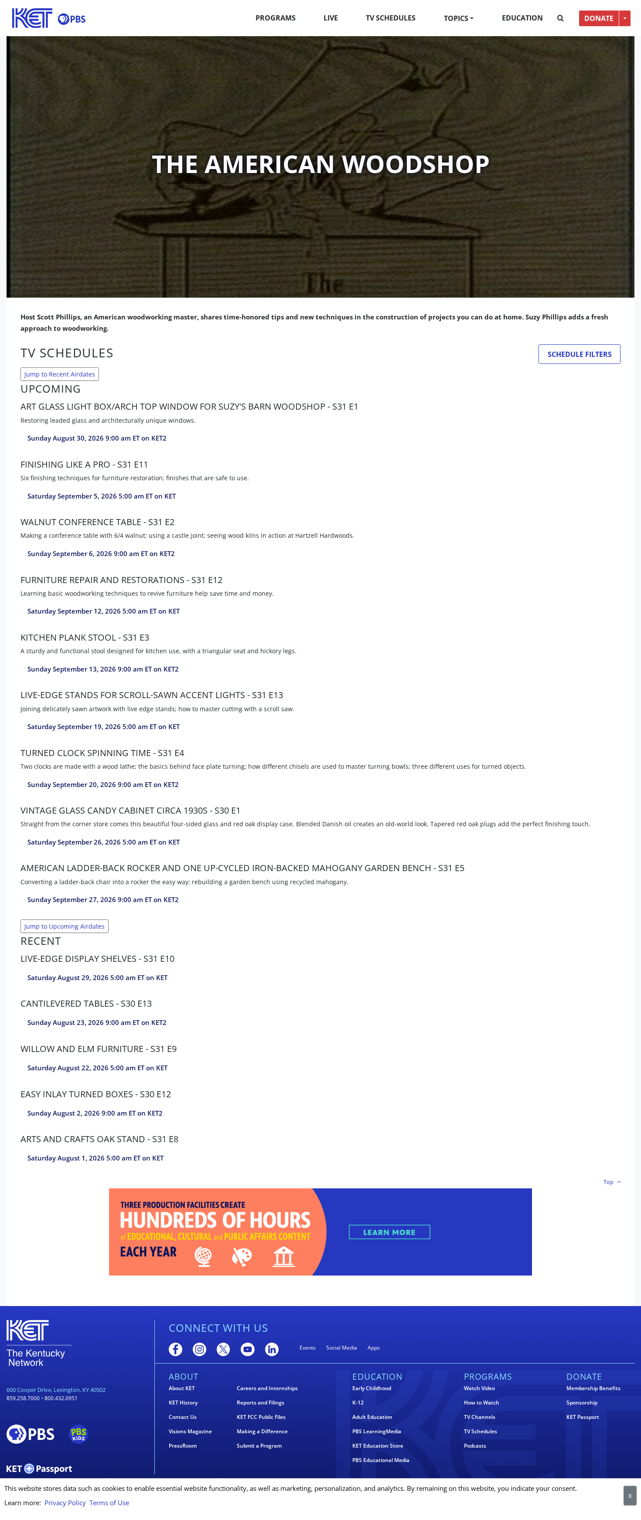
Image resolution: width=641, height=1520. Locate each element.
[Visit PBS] (71, 19)
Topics (456, 18)
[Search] (560, 18)
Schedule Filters (580, 354)
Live (331, 18)
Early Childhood (371, 1388)
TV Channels (479, 1417)
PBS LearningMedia (376, 1431)
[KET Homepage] (32, 18)
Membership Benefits (593, 1388)
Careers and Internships (267, 1388)
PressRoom (183, 1445)
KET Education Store (377, 1445)
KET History (183, 1402)
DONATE (599, 18)
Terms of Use (109, 1502)
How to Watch (481, 1402)
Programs (276, 18)
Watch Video (479, 1388)
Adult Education (372, 1417)
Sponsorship (581, 1402)
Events (308, 1347)
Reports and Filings (260, 1402)
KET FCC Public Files (261, 1417)
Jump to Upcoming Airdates (64, 926)
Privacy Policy (65, 1502)
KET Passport (582, 1417)
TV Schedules (391, 18)
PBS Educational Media (380, 1460)
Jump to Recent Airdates (59, 374)
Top (608, 1182)
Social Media (341, 1347)
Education (522, 18)
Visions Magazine (190, 1431)
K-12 (358, 1402)
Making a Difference (262, 1431)
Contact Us (183, 1417)
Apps (374, 1347)
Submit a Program (259, 1445)
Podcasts (475, 1445)
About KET (182, 1388)
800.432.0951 (61, 1398)
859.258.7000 (23, 1398)
